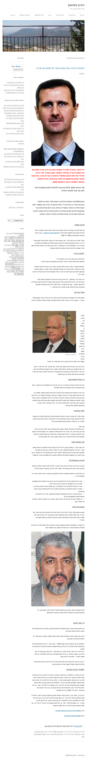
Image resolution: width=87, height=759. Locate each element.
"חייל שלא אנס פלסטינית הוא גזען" (14, 110)
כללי (17, 254)
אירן (46, 731)
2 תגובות (81, 73)
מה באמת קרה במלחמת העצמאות (13, 166)
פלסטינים (9, 264)
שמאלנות (16, 268)
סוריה (82, 734)
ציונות (18, 266)
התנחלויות (20, 250)
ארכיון (49, 15)
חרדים (19, 252)
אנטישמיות (21, 242)
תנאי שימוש (81, 755)
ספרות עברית (20, 262)
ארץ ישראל (18, 244)
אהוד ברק (9, 233)
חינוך (22, 253)
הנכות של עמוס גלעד (57, 734)
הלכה (8, 249)
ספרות (9, 260)
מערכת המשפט (18, 260)
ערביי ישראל (8, 262)
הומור (17, 247)
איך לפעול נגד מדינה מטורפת (15, 82)
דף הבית (82, 15)
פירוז (48, 734)
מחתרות (11, 256)
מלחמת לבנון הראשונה (51, 233)
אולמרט (21, 235)
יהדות (9, 252)
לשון (13, 255)
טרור (15, 252)
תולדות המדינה (15, 270)
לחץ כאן (79, 726)
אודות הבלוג (72, 15)
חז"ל (4, 250)
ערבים (22, 264)
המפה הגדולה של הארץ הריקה (15, 133)
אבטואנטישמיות (18, 233)
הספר (4, 248)
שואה (13, 266)
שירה (22, 269)
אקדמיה (14, 242)
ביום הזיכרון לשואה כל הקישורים (15, 194)
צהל (72, 734)
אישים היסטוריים (39, 731)
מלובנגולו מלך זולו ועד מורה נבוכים (14, 90)
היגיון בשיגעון (76, 5)
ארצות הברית (7, 245)
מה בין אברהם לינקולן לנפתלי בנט (14, 154)
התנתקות (13, 250)
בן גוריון (21, 247)
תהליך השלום (7, 268)
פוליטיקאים (17, 264)
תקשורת (19, 273)
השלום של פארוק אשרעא (72, 716)
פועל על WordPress (71, 755)
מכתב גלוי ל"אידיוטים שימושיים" (15, 92)
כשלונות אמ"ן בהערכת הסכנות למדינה (68, 711)
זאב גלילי (75, 731)
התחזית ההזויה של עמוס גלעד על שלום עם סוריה (60, 68)
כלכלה (21, 255)
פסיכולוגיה (77, 734)
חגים (8, 250)
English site (39, 15)
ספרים (14, 262)
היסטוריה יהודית (17, 248)
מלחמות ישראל (17, 258)
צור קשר (13, 15)
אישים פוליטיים (14, 240)
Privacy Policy (25, 15)
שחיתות (7, 266)
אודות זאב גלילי (60, 15)
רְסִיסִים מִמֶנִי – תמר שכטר (16, 207)
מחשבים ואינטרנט (18, 256)
